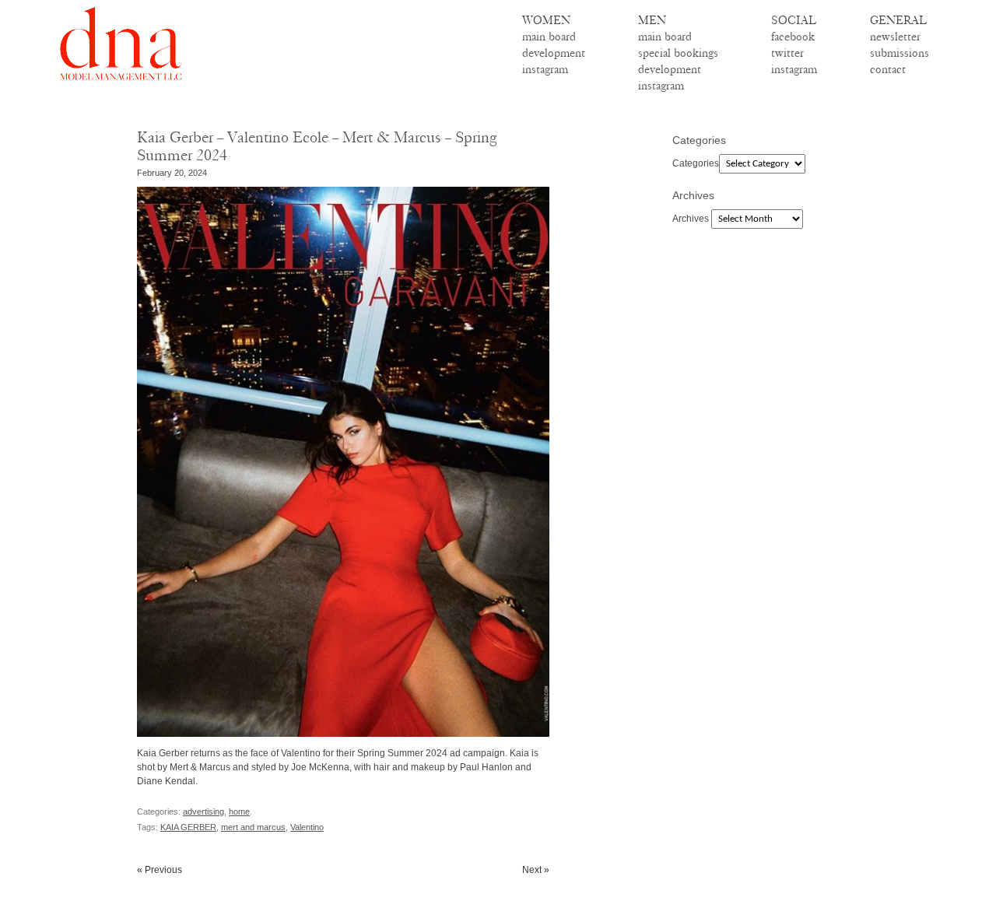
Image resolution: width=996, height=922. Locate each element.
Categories (695, 163)
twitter (787, 53)
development (553, 53)
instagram (545, 69)
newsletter (895, 37)
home (239, 811)
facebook (793, 37)
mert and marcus (253, 827)
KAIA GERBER (188, 827)
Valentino (307, 827)
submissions (899, 53)
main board (549, 37)
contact (888, 69)
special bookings (678, 53)
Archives (690, 218)
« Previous (159, 869)
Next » (535, 869)
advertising (203, 811)
